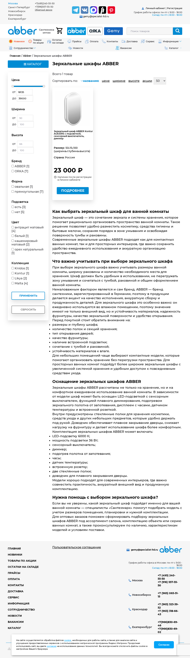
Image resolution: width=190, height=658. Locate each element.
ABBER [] (22, 166)
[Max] (93, 10)
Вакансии (16, 622)
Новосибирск (16, 11)
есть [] (20, 207)
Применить (28, 295)
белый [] (22, 236)
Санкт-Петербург (19, 7)
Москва (13, 3)
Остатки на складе (23, 567)
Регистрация (174, 8)
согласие (51, 646)
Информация (18, 603)
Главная (15, 55)
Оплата (14, 579)
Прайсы (14, 573)
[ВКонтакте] (84, 10)
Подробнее (72, 191)
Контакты (16, 585)
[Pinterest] (111, 10)
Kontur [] (22, 273)
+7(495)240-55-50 (45, 3)
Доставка (15, 591)
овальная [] (24, 186)
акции (147, 81)
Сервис (13, 597)
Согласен (163, 644)
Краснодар (15, 14)
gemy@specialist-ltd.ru (96, 16)
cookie (67, 640)
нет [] (19, 212)
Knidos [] (22, 268)
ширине (119, 81)
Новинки (15, 554)
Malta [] (21, 283)
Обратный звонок (43, 10)
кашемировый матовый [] (24, 242)
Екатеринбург (17, 18)
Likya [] (21, 278)
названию (91, 81)
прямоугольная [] (29, 191)
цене (106, 81)
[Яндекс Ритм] (102, 10)
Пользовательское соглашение (76, 547)
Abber (27, 55)
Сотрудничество (21, 609)
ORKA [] (21, 171)
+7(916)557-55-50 (44, 6)
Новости (15, 615)
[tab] (21, 3)
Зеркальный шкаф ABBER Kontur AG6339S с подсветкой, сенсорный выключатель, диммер (73, 135)
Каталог (14, 628)
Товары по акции (22, 560)
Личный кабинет (155, 8)
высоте (134, 81)
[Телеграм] (75, 10)
